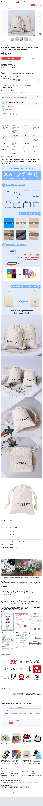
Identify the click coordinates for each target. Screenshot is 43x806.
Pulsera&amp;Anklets (35, 773)
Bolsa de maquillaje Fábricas (7, 790)
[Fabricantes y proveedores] (21, 2)
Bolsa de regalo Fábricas (24, 787)
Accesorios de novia (25, 771)
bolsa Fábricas (4, 787)
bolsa (12, 771)
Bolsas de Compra (15, 8)
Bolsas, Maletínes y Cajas (8, 8)
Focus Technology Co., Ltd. (19, 798)
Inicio (2, 8)
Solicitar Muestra (25, 61)
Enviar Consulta (11, 58)
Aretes (23, 773)
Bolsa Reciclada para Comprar (24, 8)
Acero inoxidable (14, 773)
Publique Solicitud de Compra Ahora (16, 724)
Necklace (12, 775)
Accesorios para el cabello (36, 775)
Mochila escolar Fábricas (13, 787)
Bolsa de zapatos (27, 790)
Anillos (33, 771)
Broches (2, 773)
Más (2, 794)
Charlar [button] (32, 58)
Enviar (11, 723)
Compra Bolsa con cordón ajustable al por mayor (10, 792)
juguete (2, 771)
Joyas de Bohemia (4, 775)
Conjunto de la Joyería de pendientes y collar (29, 775)
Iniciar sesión (4, 114)
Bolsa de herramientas (18, 790)
